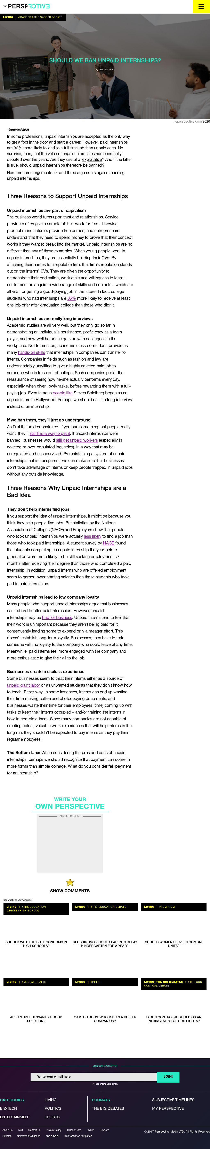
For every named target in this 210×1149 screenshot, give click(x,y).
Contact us (34, 1130)
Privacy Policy (53, 1130)
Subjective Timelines (173, 1100)
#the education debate (108, 907)
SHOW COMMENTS (70, 891)
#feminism (167, 907)
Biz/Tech (8, 1108)
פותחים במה (52, 1136)
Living (8, 17)
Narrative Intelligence (28, 1136)
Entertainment (15, 1117)
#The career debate (47, 17)
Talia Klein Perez (106, 70)
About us (7, 1130)
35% (71, 299)
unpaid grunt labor (23, 685)
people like (62, 393)
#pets (94, 982)
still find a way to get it (50, 434)
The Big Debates (169, 982)
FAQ (20, 1130)
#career (24, 17)
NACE (108, 543)
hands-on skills (31, 353)
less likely (92, 537)
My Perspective (168, 1108)
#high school (28, 911)
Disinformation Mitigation (78, 1136)
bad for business (57, 618)
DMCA (90, 1130)
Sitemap (6, 1136)
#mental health (33, 982)
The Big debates (108, 1108)
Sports (52, 1117)
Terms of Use (74, 1130)
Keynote (104, 1130)
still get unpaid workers (77, 440)
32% (18, 148)
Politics (53, 1108)
